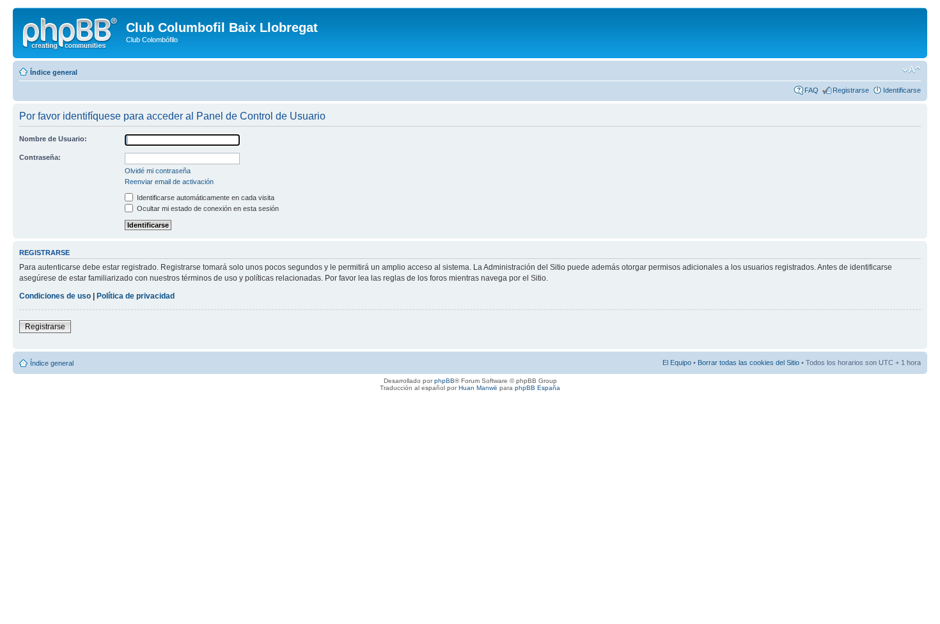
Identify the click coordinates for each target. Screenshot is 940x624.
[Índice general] (71, 31)
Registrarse (851, 90)
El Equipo (676, 362)
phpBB (444, 380)
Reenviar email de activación (169, 181)
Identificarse (902, 90)
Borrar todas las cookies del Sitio (748, 362)
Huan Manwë (477, 387)
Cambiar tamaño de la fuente (911, 69)
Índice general (53, 72)
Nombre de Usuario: (53, 139)
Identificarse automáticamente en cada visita (204, 197)
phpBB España (537, 387)
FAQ (811, 90)
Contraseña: (40, 157)
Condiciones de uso (55, 296)
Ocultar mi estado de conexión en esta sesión (207, 208)
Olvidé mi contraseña (158, 171)
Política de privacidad (136, 296)
